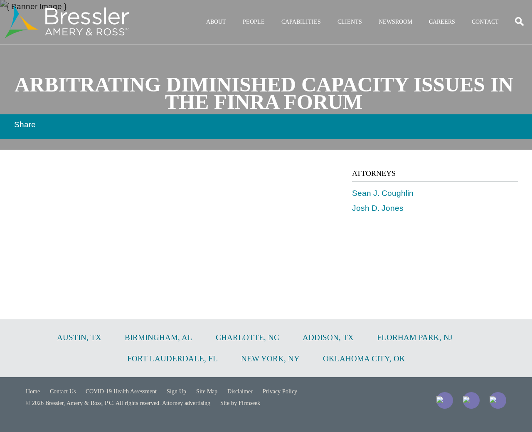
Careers (442, 22)
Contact (485, 22)
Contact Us (63, 391)
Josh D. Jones (378, 208)
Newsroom (395, 22)
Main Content (236, 10)
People (254, 22)
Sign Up (176, 391)
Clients (349, 22)
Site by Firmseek (240, 403)
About (216, 22)
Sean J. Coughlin (383, 193)
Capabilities (301, 22)
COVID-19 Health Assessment (121, 391)
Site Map (206, 391)
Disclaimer (240, 391)
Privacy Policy (280, 391)
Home (33, 391)
